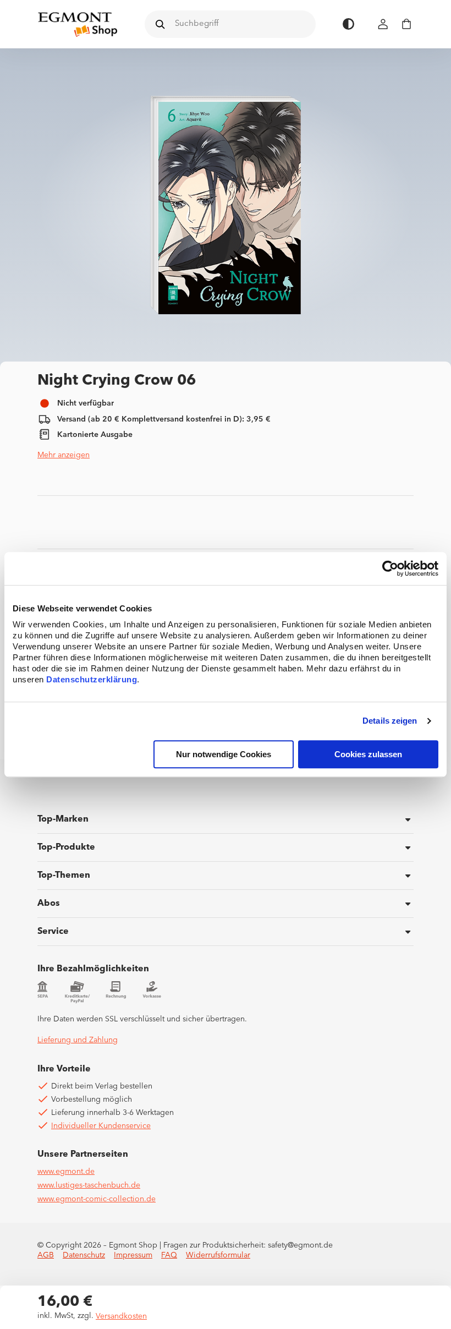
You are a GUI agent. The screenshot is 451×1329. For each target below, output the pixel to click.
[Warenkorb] (406, 24)
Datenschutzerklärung (91, 679)
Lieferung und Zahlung (77, 1040)
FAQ (169, 1255)
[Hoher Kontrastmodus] (348, 24)
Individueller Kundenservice (101, 1126)
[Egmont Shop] (77, 24)
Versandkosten (121, 1316)
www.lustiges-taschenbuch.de (88, 1185)
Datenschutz (84, 1255)
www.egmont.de (66, 1171)
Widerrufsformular (218, 1255)
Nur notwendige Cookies (223, 754)
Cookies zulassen (368, 754)
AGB (45, 1255)
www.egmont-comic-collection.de (96, 1199)
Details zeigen (389, 721)
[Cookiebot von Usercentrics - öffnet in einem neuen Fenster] (390, 568)
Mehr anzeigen (63, 455)
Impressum (133, 1255)
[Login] (383, 24)
